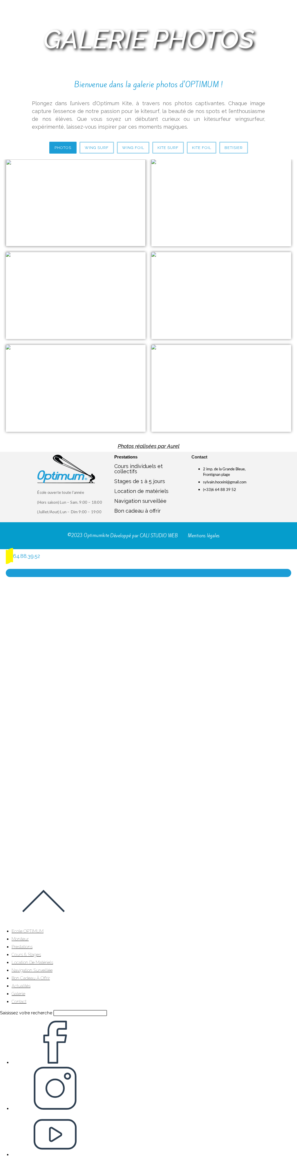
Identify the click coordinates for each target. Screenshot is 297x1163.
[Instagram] (225, 505)
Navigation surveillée (140, 501)
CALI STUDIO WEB (159, 536)
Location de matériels (141, 491)
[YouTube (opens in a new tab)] (55, 1154)
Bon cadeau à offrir (137, 511)
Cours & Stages (26, 954)
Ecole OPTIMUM (28, 931)
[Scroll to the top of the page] (43, 921)
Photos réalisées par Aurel (149, 446)
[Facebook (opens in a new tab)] (55, 1062)
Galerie (18, 993)
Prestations (22, 946)
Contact (19, 1001)
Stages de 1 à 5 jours (139, 481)
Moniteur (20, 939)
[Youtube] (232, 505)
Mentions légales (204, 536)
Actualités (21, 986)
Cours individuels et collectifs (138, 468)
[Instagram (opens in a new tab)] (55, 1108)
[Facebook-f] (217, 505)
